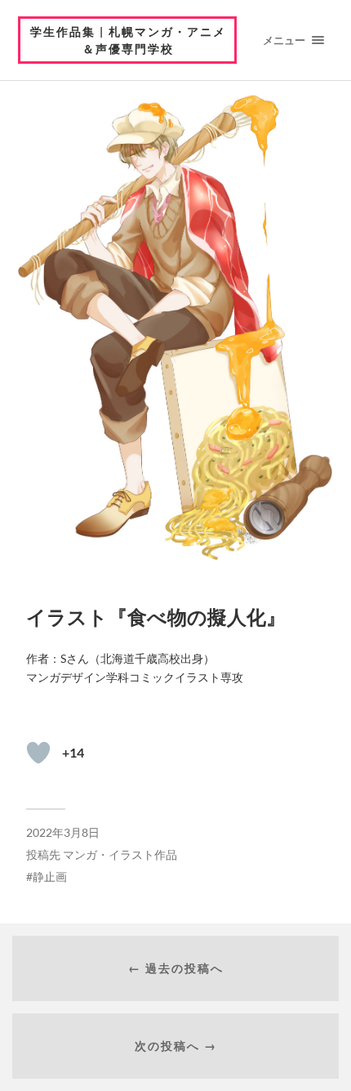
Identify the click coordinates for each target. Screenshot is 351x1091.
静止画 (50, 876)
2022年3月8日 (63, 832)
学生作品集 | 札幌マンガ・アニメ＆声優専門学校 (128, 40)
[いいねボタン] (38, 752)
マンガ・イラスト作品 (120, 854)
